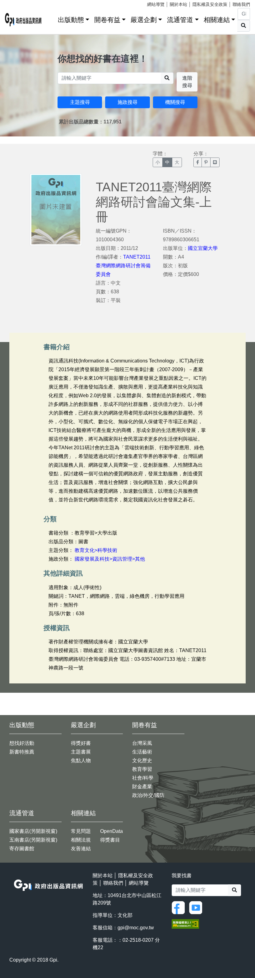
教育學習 (142, 769)
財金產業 (142, 786)
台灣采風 (142, 743)
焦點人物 (81, 760)
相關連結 (217, 19)
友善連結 (81, 848)
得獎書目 (110, 839)
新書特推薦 (21, 751)
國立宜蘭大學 (203, 248)
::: (51, 18)
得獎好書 (81, 743)
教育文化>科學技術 (96, 550)
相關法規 (81, 839)
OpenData (111, 831)
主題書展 (81, 751)
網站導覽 (156, 4)
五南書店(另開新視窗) (33, 839)
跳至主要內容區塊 (17, 3)
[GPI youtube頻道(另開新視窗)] (197, 907)
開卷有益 (107, 19)
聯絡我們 (241, 4)
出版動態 (71, 19)
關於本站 (178, 4)
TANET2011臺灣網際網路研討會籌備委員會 (123, 265)
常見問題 (81, 831)
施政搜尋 (127, 102)
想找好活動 (21, 743)
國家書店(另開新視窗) (33, 831)
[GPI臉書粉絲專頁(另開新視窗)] (180, 907)
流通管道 (180, 19)
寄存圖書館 (21, 848)
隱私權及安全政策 (209, 4)
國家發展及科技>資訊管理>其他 (110, 559)
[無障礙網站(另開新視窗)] (185, 923)
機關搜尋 (175, 102)
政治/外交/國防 (148, 795)
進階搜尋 (187, 81)
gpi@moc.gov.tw (136, 927)
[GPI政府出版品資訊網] (23, 19)
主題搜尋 (80, 102)
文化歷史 (142, 760)
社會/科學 (142, 777)
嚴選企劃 (144, 19)
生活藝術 (142, 751)
